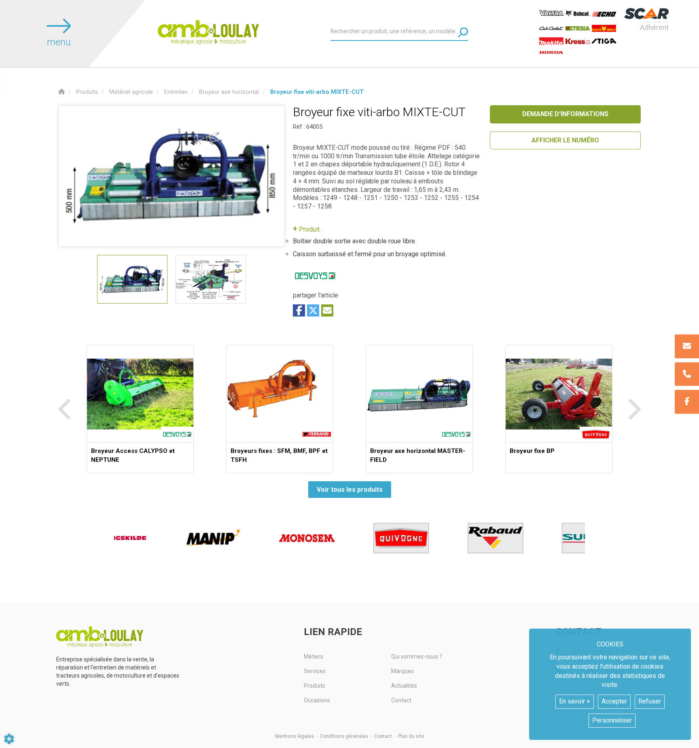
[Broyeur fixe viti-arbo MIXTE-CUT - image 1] (132, 279)
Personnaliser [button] (612, 720)
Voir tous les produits (350, 489)
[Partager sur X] (313, 310)
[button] (317, 92)
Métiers (313, 656)
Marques (402, 671)
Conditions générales (344, 736)
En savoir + (574, 701)
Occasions (317, 700)
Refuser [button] (649, 701)
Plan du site (411, 736)
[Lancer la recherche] (463, 32)
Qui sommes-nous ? (416, 656)
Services (315, 671)
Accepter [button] (614, 701)
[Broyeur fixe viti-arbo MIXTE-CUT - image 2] (211, 279)
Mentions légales (294, 736)
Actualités (404, 685)
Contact (401, 700)
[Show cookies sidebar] (9, 739)
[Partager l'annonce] (327, 310)
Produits (314, 685)
